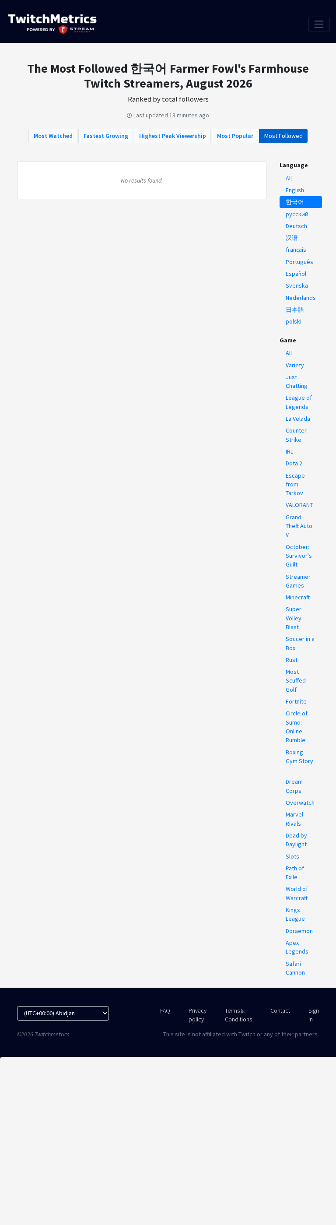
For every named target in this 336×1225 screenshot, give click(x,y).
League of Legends (299, 402)
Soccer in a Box (300, 643)
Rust (292, 660)
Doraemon (299, 931)
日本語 (295, 309)
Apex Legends (297, 947)
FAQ (165, 1010)
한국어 (295, 202)
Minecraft (298, 597)
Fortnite (296, 701)
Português (299, 262)
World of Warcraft (297, 893)
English (295, 190)
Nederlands (301, 298)
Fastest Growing (106, 136)
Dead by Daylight (296, 839)
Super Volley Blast (293, 618)
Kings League (295, 914)
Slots (292, 856)
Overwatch (300, 802)
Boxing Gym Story (299, 756)
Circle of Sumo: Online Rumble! (297, 726)
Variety (295, 365)
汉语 (292, 238)
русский (297, 214)
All (289, 178)
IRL (289, 451)
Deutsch (296, 226)
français (296, 249)
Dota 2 (294, 463)
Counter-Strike (297, 434)
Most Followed (283, 136)
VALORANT (299, 505)
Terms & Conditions (238, 1015)
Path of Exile (295, 872)
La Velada (298, 418)
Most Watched (53, 136)
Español (296, 274)
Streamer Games (298, 581)
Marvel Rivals (294, 818)
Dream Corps (294, 786)
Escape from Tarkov (295, 484)
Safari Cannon (295, 968)
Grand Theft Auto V (299, 526)
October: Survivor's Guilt (299, 556)
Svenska (297, 285)
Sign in (313, 1015)
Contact (280, 1010)
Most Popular (235, 136)
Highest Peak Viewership (172, 136)
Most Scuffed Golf (296, 680)
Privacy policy (197, 1015)
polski (293, 321)
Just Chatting (297, 381)
